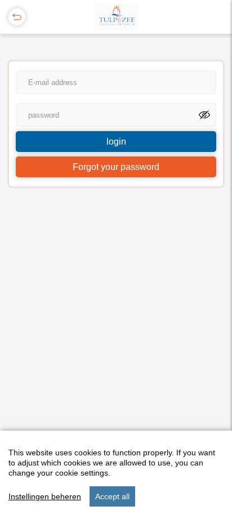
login (116, 141)
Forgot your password (116, 167)
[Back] (16, 16)
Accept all (112, 496)
